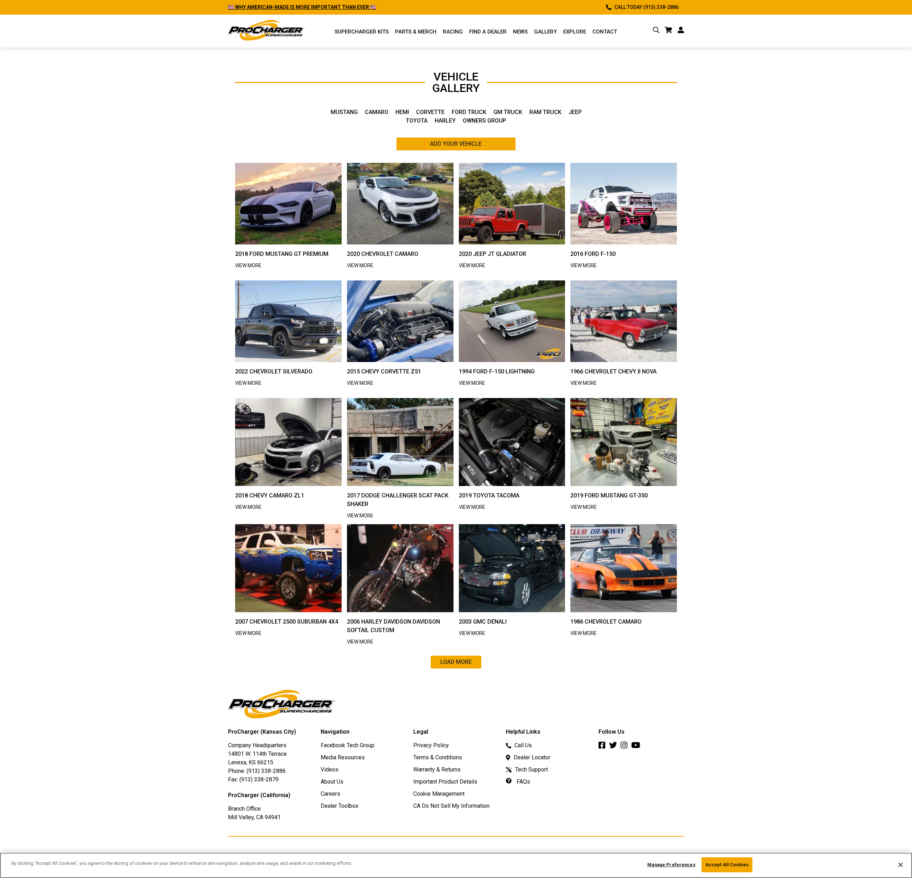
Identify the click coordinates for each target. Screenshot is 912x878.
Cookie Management (439, 793)
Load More (456, 661)
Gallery (545, 32)
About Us (332, 781)
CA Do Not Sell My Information (451, 805)
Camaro (376, 112)
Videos (329, 769)
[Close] (900, 865)
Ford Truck (469, 112)
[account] (681, 31)
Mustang (344, 112)
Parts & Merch (415, 32)
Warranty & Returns (437, 769)
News (520, 32)
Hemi (402, 112)
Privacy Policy (431, 745)
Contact (604, 32)
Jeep (575, 112)
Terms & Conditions (437, 757)
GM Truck (507, 112)
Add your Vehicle (456, 143)
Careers (330, 793)
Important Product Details (445, 781)
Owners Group (484, 120)
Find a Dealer (488, 32)
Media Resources (343, 757)
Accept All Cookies (726, 864)
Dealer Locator (532, 757)
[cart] (668, 31)
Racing (453, 32)
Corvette (430, 112)
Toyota (417, 120)
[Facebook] (603, 747)
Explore (574, 32)
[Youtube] (637, 747)
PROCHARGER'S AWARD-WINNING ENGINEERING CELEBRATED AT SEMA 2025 (318, 7)
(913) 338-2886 (266, 771)
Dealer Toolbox (339, 805)
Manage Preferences (671, 864)
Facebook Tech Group (347, 745)
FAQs (522, 781)
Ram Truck (545, 112)
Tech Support (531, 769)
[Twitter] (615, 747)
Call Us (523, 745)
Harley (445, 120)
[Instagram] (626, 747)
